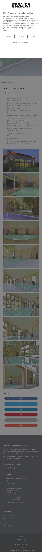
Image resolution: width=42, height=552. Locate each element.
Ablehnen (9, 36)
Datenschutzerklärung (9, 29)
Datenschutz (16, 43)
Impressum (25, 43)
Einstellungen (21, 36)
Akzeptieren (33, 36)
